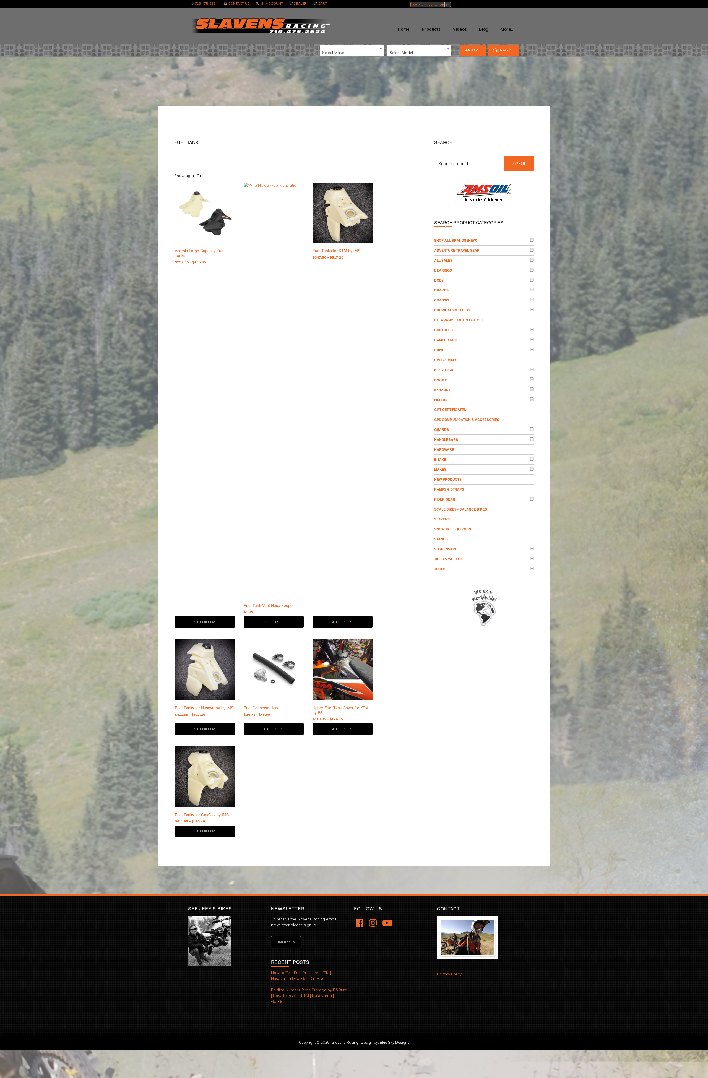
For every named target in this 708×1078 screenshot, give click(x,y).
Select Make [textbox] (333, 52)
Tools (439, 568)
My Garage (505, 50)
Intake (440, 459)
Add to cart (273, 621)
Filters (440, 399)
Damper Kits (445, 339)
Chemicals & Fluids (452, 310)
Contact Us (238, 3)
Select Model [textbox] (401, 52)
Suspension (445, 548)
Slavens (442, 519)
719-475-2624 (206, 3)
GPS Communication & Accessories (466, 419)
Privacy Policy (449, 974)
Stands (441, 539)
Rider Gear (444, 499)
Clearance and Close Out (459, 319)
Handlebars (446, 439)
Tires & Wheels (448, 558)
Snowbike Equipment (453, 529)
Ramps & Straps (449, 489)
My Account (271, 3)
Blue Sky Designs (394, 1042)
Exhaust (442, 389)
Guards (441, 429)
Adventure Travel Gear (457, 250)
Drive (439, 349)
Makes (440, 469)
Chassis (441, 300)
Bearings (443, 270)
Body (439, 280)
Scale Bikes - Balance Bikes (460, 509)
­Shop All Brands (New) (455, 240)
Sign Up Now (286, 942)
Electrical (444, 369)
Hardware (444, 449)
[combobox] (352, 50)
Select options (205, 621)
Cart (322, 3)
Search (475, 50)
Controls (443, 329)
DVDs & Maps (445, 359)
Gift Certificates (450, 409)
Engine (440, 379)
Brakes (441, 290)
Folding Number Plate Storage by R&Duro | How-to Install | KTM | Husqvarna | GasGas (309, 995)
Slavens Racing (260, 25)
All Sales (443, 260)
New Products (448, 479)
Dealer (300, 3)
